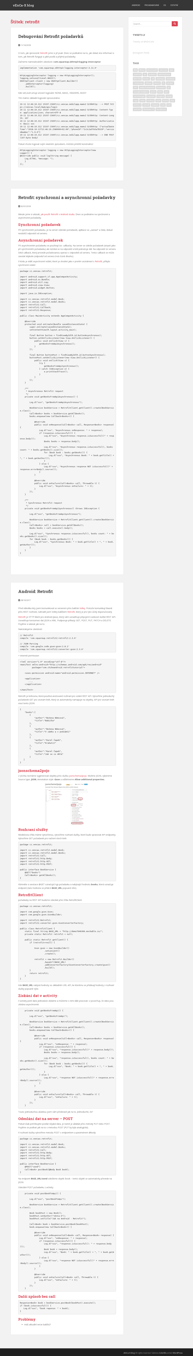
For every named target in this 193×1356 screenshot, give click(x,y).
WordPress (177, 1353)
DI (163, 83)
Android (136, 5)
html (160, 92)
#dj (135, 70)
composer (138, 83)
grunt (153, 92)
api (145, 74)
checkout (170, 78)
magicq (160, 96)
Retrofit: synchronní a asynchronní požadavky (66, 197)
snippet (155, 105)
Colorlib (162, 1353)
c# (153, 78)
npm (158, 100)
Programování (152, 5)
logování (151, 96)
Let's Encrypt (139, 96)
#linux (142, 70)
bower (146, 78)
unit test (137, 109)
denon (157, 83)
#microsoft (152, 70)
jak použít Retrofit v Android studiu (57, 214)
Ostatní (174, 5)
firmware (161, 87)
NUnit (165, 100)
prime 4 (137, 105)
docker (170, 83)
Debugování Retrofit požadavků (50, 36)
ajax (171, 70)
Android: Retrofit (35, 591)
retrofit (146, 105)
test (169, 105)
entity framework (147, 87)
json (166, 92)
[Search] (175, 23)
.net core (163, 70)
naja (136, 100)
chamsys (160, 78)
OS (164, 5)
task (163, 105)
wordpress (161, 109)
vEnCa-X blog (23, 5)
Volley (82, 608)
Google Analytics (141, 92)
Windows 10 (148, 109)
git (169, 87)
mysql (169, 96)
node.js (150, 100)
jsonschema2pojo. (78, 775)
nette (142, 100)
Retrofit (43, 53)
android (137, 74)
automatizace (164, 74)
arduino (152, 74)
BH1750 (137, 78)
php (172, 100)
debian (149, 83)
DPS (135, 87)
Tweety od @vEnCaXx (143, 41)
